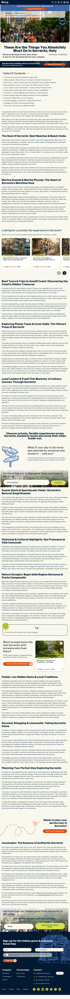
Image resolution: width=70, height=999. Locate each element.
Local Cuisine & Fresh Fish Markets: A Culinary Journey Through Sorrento (28, 88)
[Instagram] (51, 989)
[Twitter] (55, 989)
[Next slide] (64, 273)
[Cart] (58, 2)
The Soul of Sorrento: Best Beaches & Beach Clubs (21, 77)
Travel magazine (20, 13)
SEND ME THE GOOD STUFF (50, 926)
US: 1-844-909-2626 (44, 976)
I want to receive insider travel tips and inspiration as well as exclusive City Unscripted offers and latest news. (28, 955)
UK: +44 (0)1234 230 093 (42, 980)
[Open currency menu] (64, 2)
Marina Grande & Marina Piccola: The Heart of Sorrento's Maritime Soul (27, 80)
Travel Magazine (6, 976)
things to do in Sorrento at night (47, 893)
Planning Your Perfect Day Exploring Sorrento (19, 103)
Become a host (21, 973)
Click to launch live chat (42, 983)
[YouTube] (42, 989)
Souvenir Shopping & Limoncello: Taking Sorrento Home (22, 100)
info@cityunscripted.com (43, 973)
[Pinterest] (34, 989)
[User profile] (61, 2)
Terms (4, 989)
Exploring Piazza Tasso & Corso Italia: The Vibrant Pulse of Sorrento (27, 85)
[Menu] (67, 2)
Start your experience (55, 831)
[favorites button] (56, 2)
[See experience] (16, 253)
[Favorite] (27, 241)
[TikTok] (47, 989)
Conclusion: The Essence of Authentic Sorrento (19, 106)
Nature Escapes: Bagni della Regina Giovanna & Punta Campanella (26, 95)
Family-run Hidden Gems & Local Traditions (18, 98)
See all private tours (35, 9)
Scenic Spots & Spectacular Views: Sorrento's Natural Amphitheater (26, 90)
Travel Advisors (21, 976)
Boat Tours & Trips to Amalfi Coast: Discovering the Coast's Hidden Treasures (30, 82)
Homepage (8, 13)
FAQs (18, 989)
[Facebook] (38, 989)
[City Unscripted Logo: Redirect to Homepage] (5, 2)
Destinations (5, 973)
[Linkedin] (59, 989)
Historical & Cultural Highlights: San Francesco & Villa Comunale (25, 93)
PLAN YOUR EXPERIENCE (17, 664)
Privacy (11, 989)
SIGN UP (58, 483)
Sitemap (25, 989)
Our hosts (5, 980)
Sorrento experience (44, 895)
